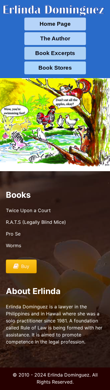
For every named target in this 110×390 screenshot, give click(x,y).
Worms (13, 245)
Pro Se (13, 234)
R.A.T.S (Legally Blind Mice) (36, 222)
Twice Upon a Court (28, 210)
